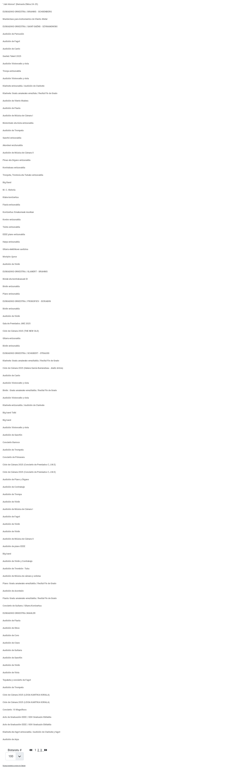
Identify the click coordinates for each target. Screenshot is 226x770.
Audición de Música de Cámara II (18, 153)
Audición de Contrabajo (14, 487)
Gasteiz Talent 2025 (12, 56)
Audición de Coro (11, 635)
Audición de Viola (11, 672)
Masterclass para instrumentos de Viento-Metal (25, 19)
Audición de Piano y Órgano (16, 479)
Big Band (7, 182)
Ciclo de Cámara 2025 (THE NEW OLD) (21, 331)
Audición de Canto (11, 49)
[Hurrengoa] (43, 750)
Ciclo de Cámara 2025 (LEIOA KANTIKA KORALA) (26, 695)
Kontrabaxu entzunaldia (14, 167)
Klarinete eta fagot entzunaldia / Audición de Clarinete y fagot (31, 732)
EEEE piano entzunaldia (14, 234)
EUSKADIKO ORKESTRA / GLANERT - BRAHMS (25, 271)
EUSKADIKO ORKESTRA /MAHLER (19, 613)
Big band (7, 420)
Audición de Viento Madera (15, 101)
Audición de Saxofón (12, 435)
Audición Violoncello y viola (16, 63)
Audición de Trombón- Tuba (16, 568)
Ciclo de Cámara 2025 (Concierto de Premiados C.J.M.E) (29, 464)
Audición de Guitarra (12, 650)
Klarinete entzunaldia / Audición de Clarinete (23, 86)
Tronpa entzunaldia (12, 71)
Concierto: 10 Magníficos (14, 709)
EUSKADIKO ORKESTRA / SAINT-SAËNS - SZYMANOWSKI (30, 26)
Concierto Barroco (11, 442)
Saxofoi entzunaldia (12, 138)
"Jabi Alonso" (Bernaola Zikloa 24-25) (20, 4)
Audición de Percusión (13, 34)
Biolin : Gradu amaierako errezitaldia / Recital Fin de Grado (30, 390)
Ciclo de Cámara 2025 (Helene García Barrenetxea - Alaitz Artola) (33, 368)
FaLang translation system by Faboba (14, 765)
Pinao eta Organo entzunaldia (16, 160)
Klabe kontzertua (11, 197)
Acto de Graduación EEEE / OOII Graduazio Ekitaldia (27, 717)
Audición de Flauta (11, 108)
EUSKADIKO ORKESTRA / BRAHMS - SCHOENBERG (27, 11)
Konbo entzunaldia (11, 219)
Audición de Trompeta (13, 130)
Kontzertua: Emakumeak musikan (18, 212)
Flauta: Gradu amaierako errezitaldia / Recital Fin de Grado (30, 598)
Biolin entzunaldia (11, 286)
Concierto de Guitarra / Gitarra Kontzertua (22, 606)
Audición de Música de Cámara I (18, 115)
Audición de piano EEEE (14, 546)
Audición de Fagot (11, 41)
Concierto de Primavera (14, 457)
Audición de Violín (11, 264)
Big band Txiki (9, 412)
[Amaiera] (45, 750)
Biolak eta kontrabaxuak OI (15, 279)
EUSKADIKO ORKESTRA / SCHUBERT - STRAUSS (26, 353)
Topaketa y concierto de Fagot (17, 680)
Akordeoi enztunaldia (13, 145)
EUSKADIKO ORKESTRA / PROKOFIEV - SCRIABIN (27, 301)
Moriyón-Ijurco (10, 256)
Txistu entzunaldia (11, 227)
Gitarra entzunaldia (11, 338)
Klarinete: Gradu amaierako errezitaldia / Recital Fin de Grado (31, 360)
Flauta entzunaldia (11, 205)
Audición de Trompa (12, 494)
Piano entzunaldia (11, 294)
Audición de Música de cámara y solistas (22, 576)
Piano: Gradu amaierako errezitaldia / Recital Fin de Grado (29, 583)
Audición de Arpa (11, 739)
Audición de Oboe (11, 628)
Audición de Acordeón (13, 591)
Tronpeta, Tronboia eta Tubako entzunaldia (23, 175)
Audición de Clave (11, 643)
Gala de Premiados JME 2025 (17, 323)
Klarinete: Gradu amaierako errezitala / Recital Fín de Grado (30, 93)
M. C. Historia (9, 190)
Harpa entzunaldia (11, 242)
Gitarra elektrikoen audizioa (15, 249)
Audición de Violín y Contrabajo (17, 561)
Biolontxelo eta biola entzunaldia (18, 123)
